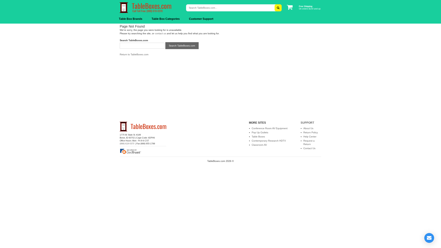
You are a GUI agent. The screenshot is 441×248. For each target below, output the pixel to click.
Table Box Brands (130, 18)
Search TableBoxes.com (182, 45)
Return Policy (310, 132)
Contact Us (309, 148)
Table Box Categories (166, 18)
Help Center (309, 136)
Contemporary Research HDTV (269, 140)
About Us (308, 128)
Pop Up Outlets (260, 132)
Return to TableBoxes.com (134, 54)
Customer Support (201, 18)
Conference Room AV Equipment (270, 128)
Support (307, 122)
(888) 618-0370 (127, 143)
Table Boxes (258, 136)
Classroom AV (259, 144)
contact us (160, 33)
